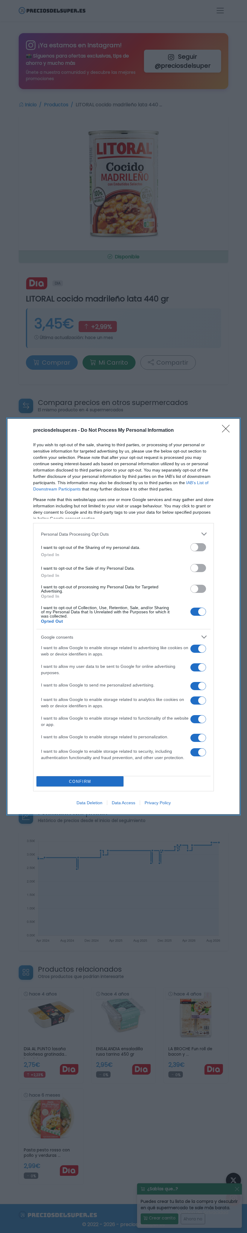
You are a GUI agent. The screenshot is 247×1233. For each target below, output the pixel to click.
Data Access (123, 802)
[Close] (227, 430)
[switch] (198, 547)
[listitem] (123, 534)
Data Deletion (89, 802)
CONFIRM (80, 781)
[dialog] (123, 616)
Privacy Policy (158, 802)
